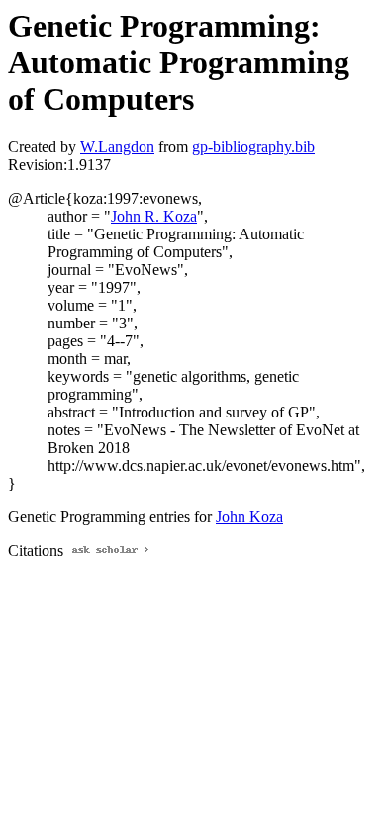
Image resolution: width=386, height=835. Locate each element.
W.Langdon (117, 147)
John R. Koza (154, 216)
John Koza (249, 517)
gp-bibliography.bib (253, 147)
